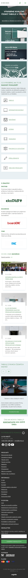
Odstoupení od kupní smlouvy (10, 524)
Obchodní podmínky (7, 512)
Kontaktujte (9, 422)
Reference (4, 489)
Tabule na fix (5, 459)
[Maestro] (8, 561)
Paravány (4, 466)
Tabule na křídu (5, 462)
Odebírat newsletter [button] (14, 541)
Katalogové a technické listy (9, 507)
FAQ (2, 503)
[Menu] (25, 3)
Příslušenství (4, 469)
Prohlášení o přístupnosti (8, 521)
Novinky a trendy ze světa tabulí (14, 21)
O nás (3, 480)
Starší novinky (5, 257)
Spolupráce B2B (5, 496)
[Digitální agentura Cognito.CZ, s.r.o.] (14, 574)
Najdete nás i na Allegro (8, 473)
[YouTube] (12, 444)
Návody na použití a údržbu (9, 505)
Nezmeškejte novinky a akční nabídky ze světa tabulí (13, 532)
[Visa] (13, 561)
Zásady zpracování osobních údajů (11, 517)
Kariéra (3, 482)
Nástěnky (4, 464)
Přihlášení (4, 494)
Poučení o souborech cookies (9, 519)
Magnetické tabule (6, 455)
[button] (14, 386)
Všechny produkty (6, 471)
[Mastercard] (3, 561)
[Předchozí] (3, 371)
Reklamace (4, 514)
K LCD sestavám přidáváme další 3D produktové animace (13, 310)
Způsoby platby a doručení (9, 487)
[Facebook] (3, 444)
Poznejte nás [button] (14, 412)
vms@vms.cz (19, 441)
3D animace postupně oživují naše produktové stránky (13, 343)
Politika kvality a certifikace (9, 510)
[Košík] (20, 3)
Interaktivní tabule (6, 457)
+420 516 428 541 (7, 441)
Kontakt (3, 485)
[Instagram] (6, 444)
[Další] (8, 371)
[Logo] (5, 3)
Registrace (4, 492)
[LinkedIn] (9, 444)
